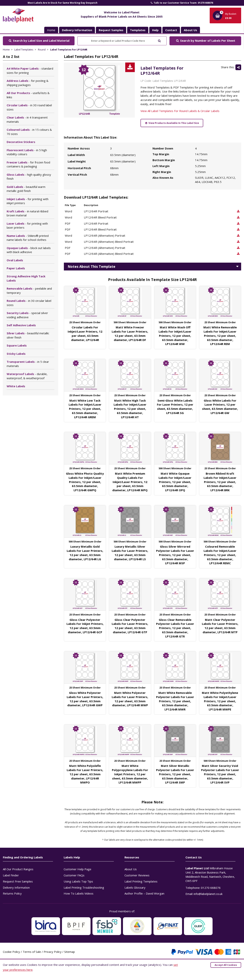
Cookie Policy (11, 952)
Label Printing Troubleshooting (84, 887)
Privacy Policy (53, 952)
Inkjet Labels (27, 201)
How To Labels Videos (78, 893)
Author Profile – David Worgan (144, 893)
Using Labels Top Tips (78, 881)
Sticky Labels (16, 354)
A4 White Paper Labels (30, 71)
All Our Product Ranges (18, 869)
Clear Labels (27, 119)
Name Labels (28, 238)
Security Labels (27, 315)
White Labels (16, 386)
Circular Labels (29, 107)
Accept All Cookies (226, 965)
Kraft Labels (27, 213)
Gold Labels (26, 189)
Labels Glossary (134, 887)
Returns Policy (12, 893)
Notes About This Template (91, 266)
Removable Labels (29, 291)
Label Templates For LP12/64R (68, 49)
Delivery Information (16, 887)
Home (51, 30)
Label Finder (11, 875)
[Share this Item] (238, 67)
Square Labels (17, 345)
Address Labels (27, 83)
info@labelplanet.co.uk (208, 894)
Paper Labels (16, 268)
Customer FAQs (74, 875)
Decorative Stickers (21, 142)
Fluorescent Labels (27, 152)
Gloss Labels (29, 177)
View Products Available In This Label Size (173, 123)
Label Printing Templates (140, 881)
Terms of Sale (32, 952)
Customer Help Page (77, 869)
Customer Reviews (136, 875)
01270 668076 (211, 888)
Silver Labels (28, 335)
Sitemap (69, 952)
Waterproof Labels (27, 376)
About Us (130, 869)
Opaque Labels (29, 250)
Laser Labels (27, 226)
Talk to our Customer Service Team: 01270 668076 (183, 2)
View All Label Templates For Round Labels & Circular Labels (179, 111)
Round (42, 49)
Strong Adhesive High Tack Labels (26, 278)
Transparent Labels (28, 364)
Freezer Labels (28, 164)
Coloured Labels (29, 132)
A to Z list (11, 56)
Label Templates (23, 49)
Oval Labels (15, 260)
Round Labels (29, 303)
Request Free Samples (18, 881)
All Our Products (28, 95)
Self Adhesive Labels (21, 325)
